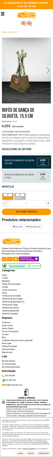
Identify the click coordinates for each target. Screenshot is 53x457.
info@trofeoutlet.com (13, 385)
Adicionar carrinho (26, 211)
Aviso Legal (6, 343)
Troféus (5, 278)
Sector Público (8, 328)
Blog (4, 337)
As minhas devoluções (11, 367)
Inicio (4, 32)
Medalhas (6, 281)
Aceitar (20, 453)
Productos (12, 32)
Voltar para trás (34, 227)
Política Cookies (8, 349)
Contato (5, 334)
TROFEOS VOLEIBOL (10, 314)
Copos (4, 275)
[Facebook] (4, 259)
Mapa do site (7, 352)
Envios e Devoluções (10, 331)
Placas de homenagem (11, 284)
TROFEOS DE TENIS (10, 305)
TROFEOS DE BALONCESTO (13, 302)
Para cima (18, 227)
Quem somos (7, 325)
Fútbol (4, 293)
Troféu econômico (9, 290)
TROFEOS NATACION (10, 311)
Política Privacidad (9, 346)
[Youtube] (16, 259)
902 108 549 (10, 376)
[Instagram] (9, 259)
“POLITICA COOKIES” (29, 448)
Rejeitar (31, 453)
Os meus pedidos (9, 364)
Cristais (5, 287)
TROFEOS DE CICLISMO (11, 296)
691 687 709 (11, 380)
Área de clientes (8, 361)
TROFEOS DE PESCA (10, 308)
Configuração (43, 453)
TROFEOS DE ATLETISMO (12, 299)
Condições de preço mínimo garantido (17, 340)
